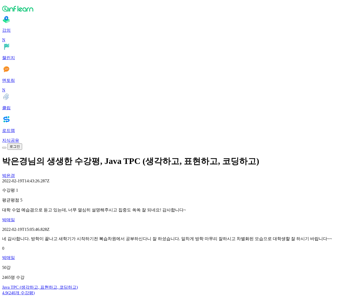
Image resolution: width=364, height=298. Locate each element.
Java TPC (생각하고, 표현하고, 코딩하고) (40, 287)
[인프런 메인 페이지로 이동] (182, 8)
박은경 (8, 175)
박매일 (8, 220)
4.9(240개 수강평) (18, 293)
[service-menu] (4, 147)
